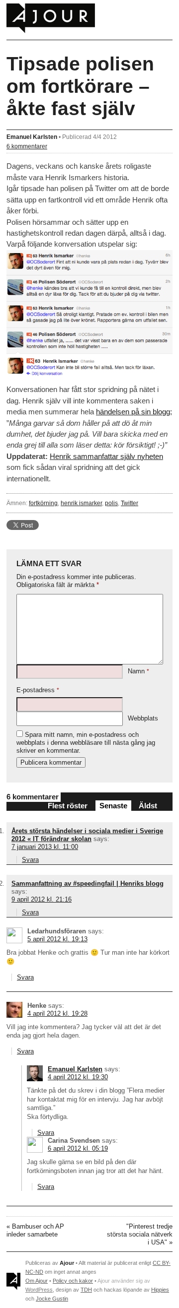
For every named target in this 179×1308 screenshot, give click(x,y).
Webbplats (143, 718)
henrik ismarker (81, 503)
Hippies (160, 1290)
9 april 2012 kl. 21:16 (41, 899)
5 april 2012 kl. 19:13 (57, 939)
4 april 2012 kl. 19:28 (57, 1013)
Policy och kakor (73, 1281)
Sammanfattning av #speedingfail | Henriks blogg (87, 883)
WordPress (39, 1290)
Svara (30, 859)
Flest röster (68, 805)
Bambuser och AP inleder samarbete (35, 1230)
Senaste (113, 805)
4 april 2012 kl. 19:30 (78, 1077)
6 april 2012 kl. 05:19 (78, 1148)
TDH (86, 1290)
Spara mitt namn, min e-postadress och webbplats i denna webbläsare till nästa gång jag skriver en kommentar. (85, 742)
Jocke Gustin (52, 1299)
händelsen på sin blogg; (134, 411)
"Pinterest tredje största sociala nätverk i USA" (140, 1234)
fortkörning (43, 503)
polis (111, 503)
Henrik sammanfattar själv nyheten (106, 456)
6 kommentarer (26, 146)
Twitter (129, 503)
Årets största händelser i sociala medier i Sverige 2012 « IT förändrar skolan (87, 835)
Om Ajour (36, 1281)
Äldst (148, 805)
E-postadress (37, 690)
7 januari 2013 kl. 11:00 (44, 846)
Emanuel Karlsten (31, 136)
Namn (138, 671)
